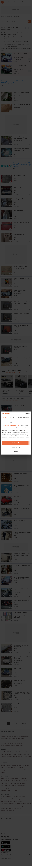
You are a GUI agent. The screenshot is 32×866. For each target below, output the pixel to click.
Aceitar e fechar (16, 442)
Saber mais (15, 447)
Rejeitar (16, 451)
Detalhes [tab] (11, 417)
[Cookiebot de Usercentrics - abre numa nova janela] (23, 414)
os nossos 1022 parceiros (12, 425)
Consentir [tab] (4, 417)
